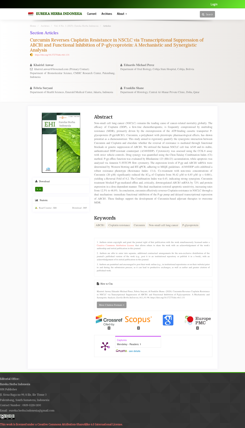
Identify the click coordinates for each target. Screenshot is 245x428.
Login (214, 4)
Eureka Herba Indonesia (59, 14)
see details (134, 351)
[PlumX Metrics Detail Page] (105, 346)
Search (209, 14)
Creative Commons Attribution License (115, 245)
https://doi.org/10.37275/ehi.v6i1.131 (52, 54)
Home (33, 25)
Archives (107, 13)
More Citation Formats (111, 304)
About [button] (121, 13)
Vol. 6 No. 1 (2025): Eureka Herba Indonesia (76, 25)
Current (91, 13)
